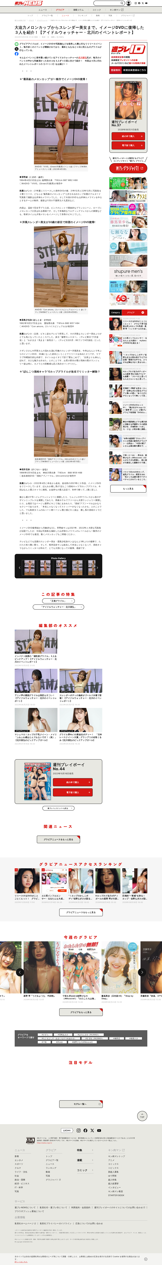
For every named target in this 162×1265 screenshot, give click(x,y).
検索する (122, 3)
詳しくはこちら (21, 1262)
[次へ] (97, 567)
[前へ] (20, 567)
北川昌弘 (82, 57)
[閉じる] (145, 1259)
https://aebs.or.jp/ (44, 1143)
